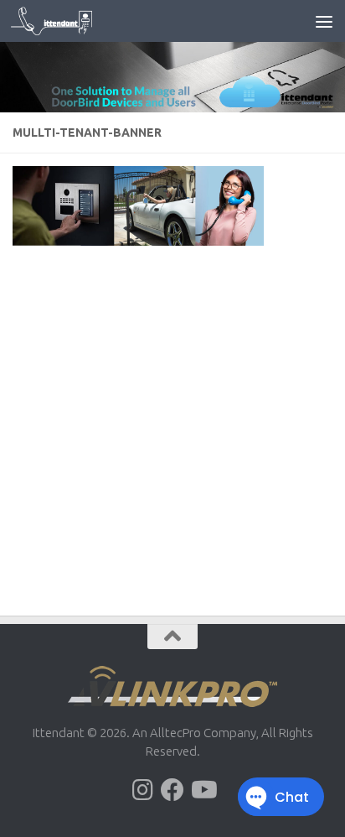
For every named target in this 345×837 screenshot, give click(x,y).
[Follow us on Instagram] (142, 790)
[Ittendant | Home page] (65, 21)
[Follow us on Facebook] (172, 790)
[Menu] (324, 21)
